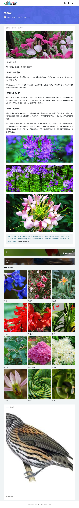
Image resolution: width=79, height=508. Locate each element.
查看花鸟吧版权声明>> (22, 241)
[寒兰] (63, 317)
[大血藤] (15, 350)
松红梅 (30, 301)
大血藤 (6, 367)
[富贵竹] (63, 384)
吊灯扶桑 (31, 334)
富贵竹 (54, 400)
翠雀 (5, 301)
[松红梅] (39, 284)
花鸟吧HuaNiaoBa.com (44, 504)
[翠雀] (15, 284)
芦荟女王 (31, 400)
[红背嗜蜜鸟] (39, 452)
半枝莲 (6, 400)
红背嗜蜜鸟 (9, 497)
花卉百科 (13, 17)
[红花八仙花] (39, 350)
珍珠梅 (54, 367)
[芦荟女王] (39, 384)
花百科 (14, 28)
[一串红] (15, 317)
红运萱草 (55, 301)
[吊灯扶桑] (39, 317)
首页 (8, 28)
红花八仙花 (31, 367)
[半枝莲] (15, 384)
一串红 (6, 334)
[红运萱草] (63, 284)
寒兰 (53, 334)
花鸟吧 (8, 17)
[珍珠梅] (63, 350)
